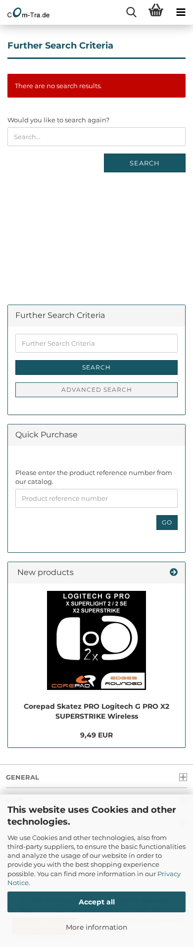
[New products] (174, 573)
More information (96, 927)
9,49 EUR (96, 735)
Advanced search (96, 389)
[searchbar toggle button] (131, 12)
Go (167, 522)
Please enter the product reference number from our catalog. (93, 477)
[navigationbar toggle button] (180, 12)
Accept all (97, 901)
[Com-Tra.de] (24, 12)
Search (145, 163)
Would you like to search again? (58, 120)
